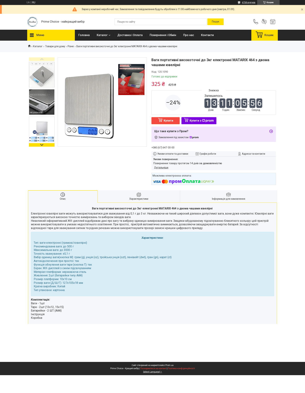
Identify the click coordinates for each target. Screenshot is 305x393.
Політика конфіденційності (181, 368)
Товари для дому (55, 46)
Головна (84, 35)
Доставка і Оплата (130, 35)
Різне (71, 46)
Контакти (207, 35)
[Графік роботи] (272, 21)
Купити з (195, 120)
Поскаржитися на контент (153, 368)
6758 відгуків (248, 2)
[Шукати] (215, 21)
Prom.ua (169, 365)
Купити (168, 120)
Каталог (102, 35)
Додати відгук (264, 21)
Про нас (188, 35)
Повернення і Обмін (163, 35)
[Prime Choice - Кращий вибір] (32, 22)
